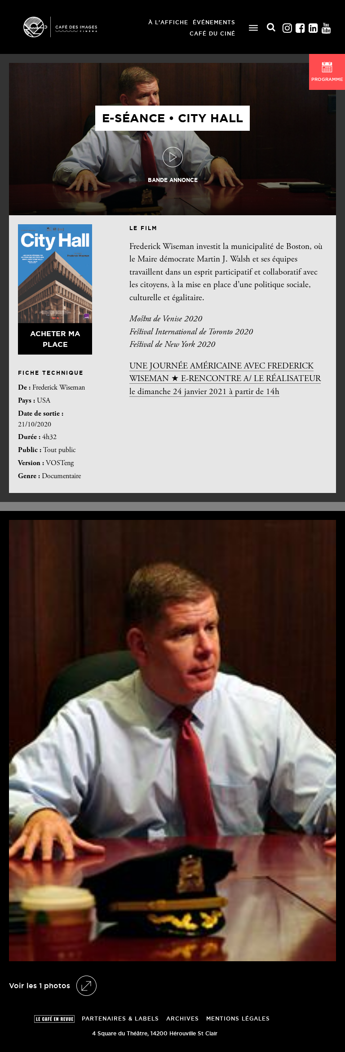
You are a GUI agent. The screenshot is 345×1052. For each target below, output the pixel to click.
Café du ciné (212, 33)
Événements (214, 22)
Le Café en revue (54, 1019)
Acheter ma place (55, 338)
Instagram (287, 25)
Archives (182, 1018)
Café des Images (72, 27)
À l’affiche (168, 22)
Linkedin (313, 25)
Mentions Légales (238, 1018)
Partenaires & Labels (120, 1018)
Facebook (300, 25)
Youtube (326, 25)
